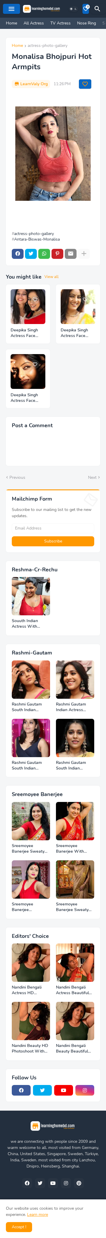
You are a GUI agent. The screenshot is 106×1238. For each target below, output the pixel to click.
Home (11, 23)
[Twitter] (31, 254)
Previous (17, 477)
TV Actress (60, 23)
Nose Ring (86, 23)
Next (92, 477)
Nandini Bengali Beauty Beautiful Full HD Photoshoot (75, 1048)
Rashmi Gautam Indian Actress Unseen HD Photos (74, 707)
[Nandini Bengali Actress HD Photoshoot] (31, 962)
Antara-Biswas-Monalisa (37, 239)
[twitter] (42, 1090)
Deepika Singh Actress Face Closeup (74, 333)
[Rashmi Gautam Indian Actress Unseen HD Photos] (75, 679)
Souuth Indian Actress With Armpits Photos (26, 623)
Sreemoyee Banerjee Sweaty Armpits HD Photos (30, 848)
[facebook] (21, 1090)
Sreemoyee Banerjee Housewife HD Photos (26, 907)
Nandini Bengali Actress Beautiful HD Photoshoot (72, 990)
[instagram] (84, 1090)
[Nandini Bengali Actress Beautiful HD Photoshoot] (75, 962)
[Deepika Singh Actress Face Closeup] (78, 306)
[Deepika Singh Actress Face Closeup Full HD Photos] (28, 371)
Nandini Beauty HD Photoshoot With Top (30, 1048)
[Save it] (85, 84)
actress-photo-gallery (47, 46)
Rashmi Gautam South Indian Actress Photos (27, 765)
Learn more (37, 1214)
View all (51, 277)
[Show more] (84, 254)
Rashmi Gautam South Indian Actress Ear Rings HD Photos (72, 765)
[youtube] (63, 1090)
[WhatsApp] (44, 254)
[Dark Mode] (73, 9)
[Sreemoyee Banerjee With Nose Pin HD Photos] (75, 821)
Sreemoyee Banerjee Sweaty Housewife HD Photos (72, 907)
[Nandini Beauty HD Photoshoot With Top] (31, 1021)
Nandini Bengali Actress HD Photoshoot (27, 990)
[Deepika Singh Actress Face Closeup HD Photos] (28, 306)
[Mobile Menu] (11, 9)
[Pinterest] (57, 254)
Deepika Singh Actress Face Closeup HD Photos (24, 333)
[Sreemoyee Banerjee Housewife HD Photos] (31, 879)
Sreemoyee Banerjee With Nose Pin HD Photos (70, 848)
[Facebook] (18, 254)
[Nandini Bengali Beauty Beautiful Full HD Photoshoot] (75, 1021)
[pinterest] (79, 1183)
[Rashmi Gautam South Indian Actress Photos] (31, 738)
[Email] (71, 254)
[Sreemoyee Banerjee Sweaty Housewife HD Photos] (75, 879)
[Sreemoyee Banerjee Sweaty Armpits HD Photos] (31, 821)
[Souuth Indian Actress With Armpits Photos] (31, 596)
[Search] (98, 9)
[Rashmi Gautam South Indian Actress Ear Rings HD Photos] (75, 738)
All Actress (34, 23)
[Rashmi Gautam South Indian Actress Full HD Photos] (31, 679)
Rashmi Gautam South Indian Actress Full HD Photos (27, 707)
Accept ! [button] (19, 1227)
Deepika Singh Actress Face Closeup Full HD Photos (26, 398)
